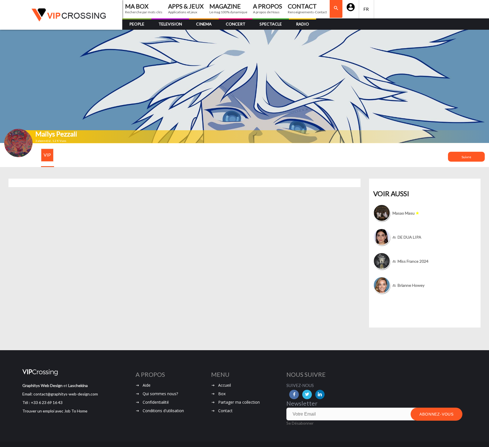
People (136, 24)
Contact (225, 410)
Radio (302, 24)
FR (366, 9)
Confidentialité (156, 402)
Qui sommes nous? (160, 393)
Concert (235, 24)
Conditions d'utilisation (163, 410)
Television (170, 24)
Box (222, 393)
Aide (147, 385)
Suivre (466, 157)
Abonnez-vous (436, 414)
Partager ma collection (239, 402)
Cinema (204, 24)
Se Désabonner (300, 423)
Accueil (224, 385)
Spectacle (270, 24)
